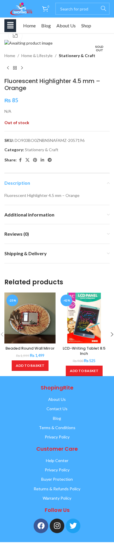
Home (29, 25)
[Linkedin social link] (42, 160)
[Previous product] (7, 68)
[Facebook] (41, 526)
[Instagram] (57, 526)
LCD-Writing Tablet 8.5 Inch (84, 351)
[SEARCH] (103, 9)
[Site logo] (20, 8)
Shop (86, 25)
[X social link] (27, 160)
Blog (46, 25)
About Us (66, 25)
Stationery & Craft (77, 55)
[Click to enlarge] (15, 35)
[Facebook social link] (20, 160)
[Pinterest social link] (35, 160)
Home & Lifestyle (37, 55)
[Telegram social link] (49, 160)
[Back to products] (14, 68)
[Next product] (21, 68)
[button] (10, 25)
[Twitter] (73, 526)
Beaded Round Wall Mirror (30, 348)
